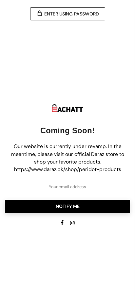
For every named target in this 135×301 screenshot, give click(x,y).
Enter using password (71, 14)
